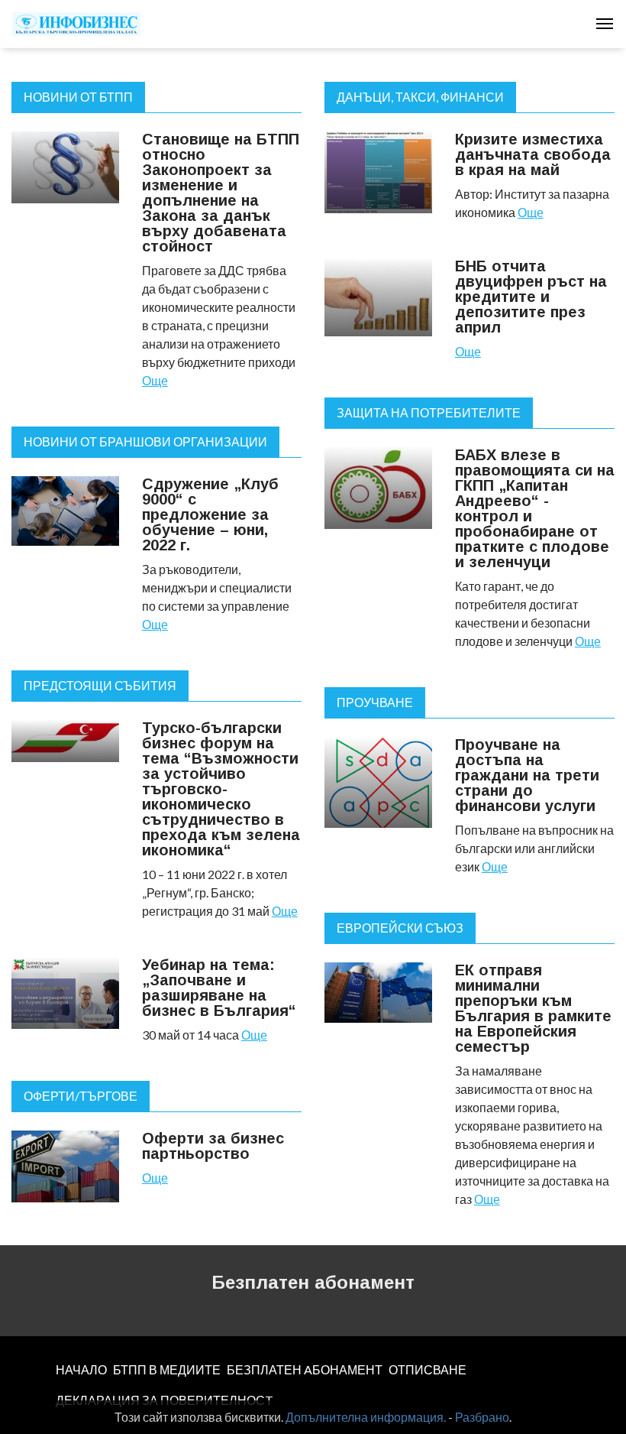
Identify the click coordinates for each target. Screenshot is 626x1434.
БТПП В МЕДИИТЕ (167, 1369)
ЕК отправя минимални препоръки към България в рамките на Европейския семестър (533, 1008)
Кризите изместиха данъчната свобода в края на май (533, 154)
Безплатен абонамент (313, 1282)
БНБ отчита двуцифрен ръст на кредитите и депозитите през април (531, 297)
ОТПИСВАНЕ (427, 1369)
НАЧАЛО (81, 1369)
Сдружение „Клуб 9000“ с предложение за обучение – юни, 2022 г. (210, 514)
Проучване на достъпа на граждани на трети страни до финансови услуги (527, 775)
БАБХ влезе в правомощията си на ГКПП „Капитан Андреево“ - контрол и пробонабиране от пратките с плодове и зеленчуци (535, 508)
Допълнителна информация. (366, 1417)
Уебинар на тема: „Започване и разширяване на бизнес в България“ (219, 987)
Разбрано (482, 1417)
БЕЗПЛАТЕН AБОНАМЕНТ (304, 1369)
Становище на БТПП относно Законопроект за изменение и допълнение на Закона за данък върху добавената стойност (220, 193)
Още (155, 380)
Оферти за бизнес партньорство (213, 1146)
